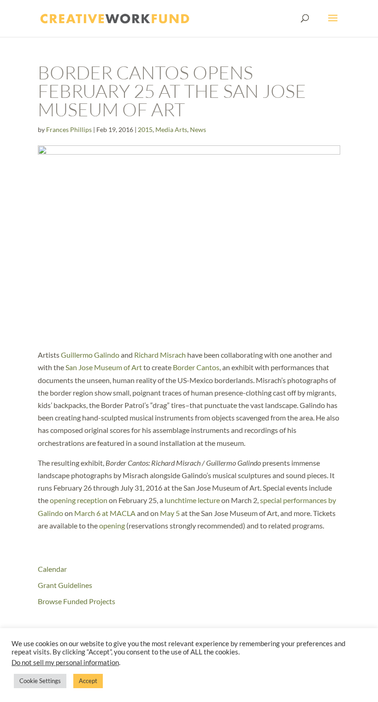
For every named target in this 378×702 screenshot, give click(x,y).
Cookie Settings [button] (40, 680)
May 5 (170, 513)
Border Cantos (196, 367)
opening (112, 525)
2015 (145, 129)
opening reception (78, 500)
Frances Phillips (69, 129)
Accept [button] (88, 680)
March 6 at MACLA (105, 513)
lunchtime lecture (192, 500)
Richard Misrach (160, 354)
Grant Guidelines (65, 585)
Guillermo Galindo (90, 354)
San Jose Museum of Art (103, 367)
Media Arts (171, 129)
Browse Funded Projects (76, 601)
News (198, 129)
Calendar (52, 568)
